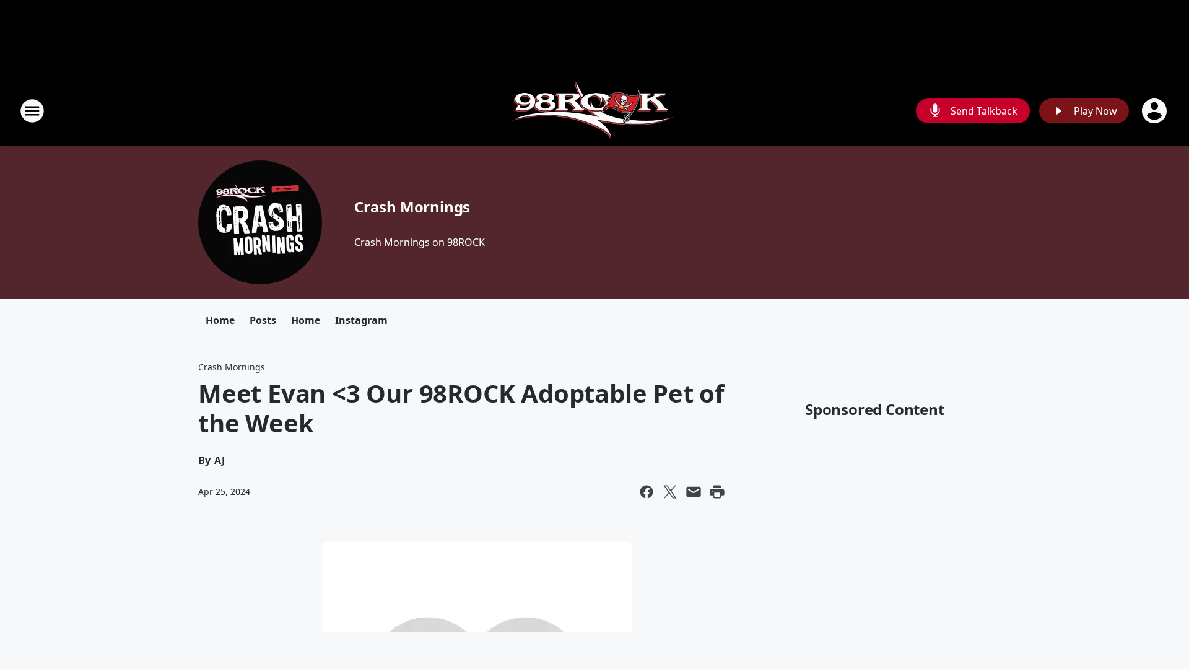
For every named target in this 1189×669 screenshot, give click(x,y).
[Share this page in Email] (693, 492)
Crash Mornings (412, 206)
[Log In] (1155, 110)
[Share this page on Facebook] (646, 492)
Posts (263, 320)
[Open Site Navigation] (32, 110)
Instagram (361, 320)
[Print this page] (717, 492)
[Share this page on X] (670, 492)
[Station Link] (595, 110)
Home (220, 320)
